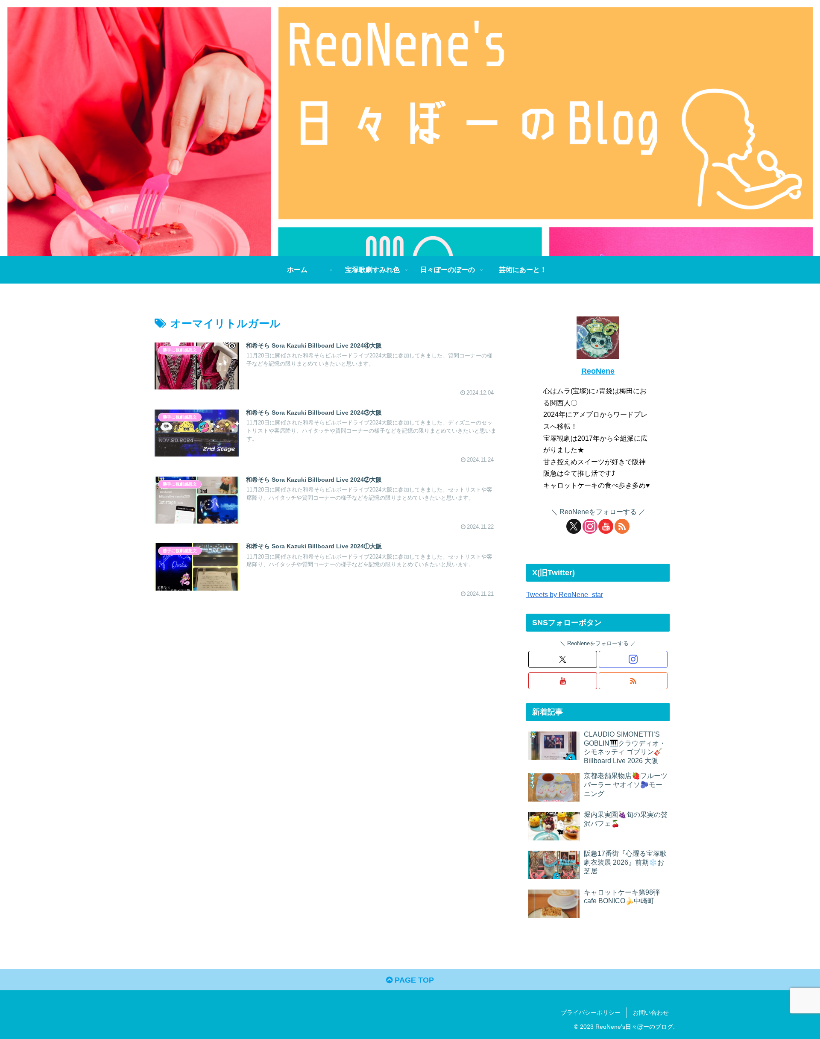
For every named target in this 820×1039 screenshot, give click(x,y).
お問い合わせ (651, 1012)
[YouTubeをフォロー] (605, 526)
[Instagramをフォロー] (590, 526)
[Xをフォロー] (573, 526)
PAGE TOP (413, 980)
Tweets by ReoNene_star (564, 594)
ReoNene (598, 371)
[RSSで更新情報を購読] (622, 526)
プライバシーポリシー (591, 1012)
